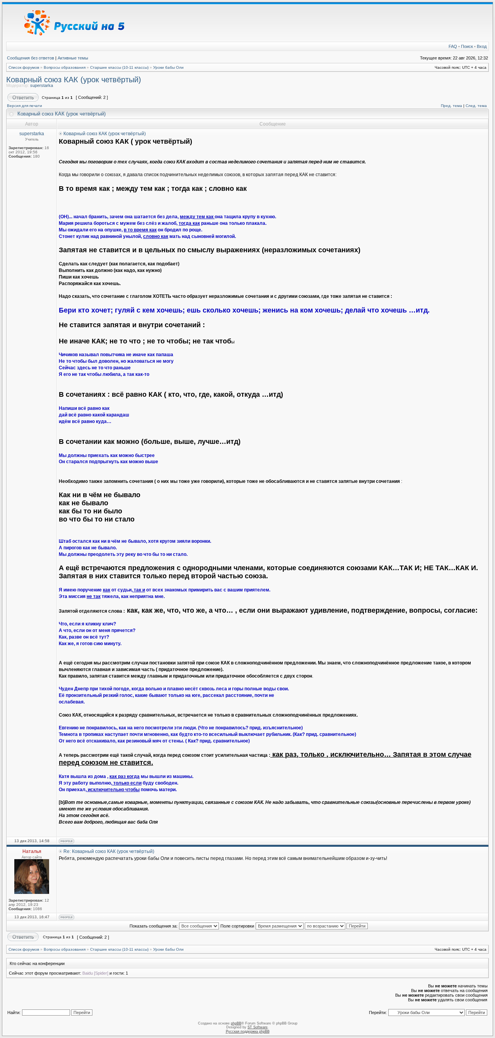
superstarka (41, 85)
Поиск (467, 46)
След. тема (476, 106)
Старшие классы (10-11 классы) (119, 67)
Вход (481, 46)
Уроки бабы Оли (168, 67)
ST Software (258, 1027)
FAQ (453, 46)
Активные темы (73, 58)
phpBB (236, 1023)
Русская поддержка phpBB (248, 1031)
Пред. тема (451, 106)
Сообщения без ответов (30, 58)
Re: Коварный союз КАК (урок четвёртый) (108, 851)
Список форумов (24, 67)
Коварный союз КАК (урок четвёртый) (73, 79)
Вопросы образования (64, 67)
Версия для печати (24, 106)
